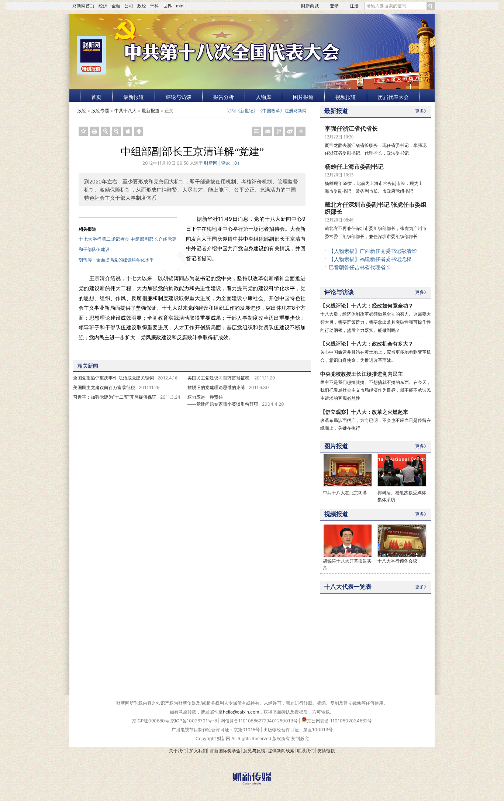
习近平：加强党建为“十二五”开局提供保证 (114, 397)
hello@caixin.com (241, 712)
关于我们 (178, 750)
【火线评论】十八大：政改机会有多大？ (366, 343)
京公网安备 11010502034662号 (339, 720)
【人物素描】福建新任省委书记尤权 (370, 259)
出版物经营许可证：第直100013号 (298, 729)
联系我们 (306, 750)
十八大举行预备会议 (397, 561)
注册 (354, 5)
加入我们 (198, 750)
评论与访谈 (178, 97)
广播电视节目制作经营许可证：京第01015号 (216, 729)
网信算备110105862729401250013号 (260, 720)
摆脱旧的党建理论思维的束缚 (216, 387)
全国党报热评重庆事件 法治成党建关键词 (113, 378)
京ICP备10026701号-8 (194, 720)
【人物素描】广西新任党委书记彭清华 (373, 251)
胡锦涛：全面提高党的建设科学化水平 (116, 259)
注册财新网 (295, 110)
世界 (167, 5)
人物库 (263, 97)
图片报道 (303, 97)
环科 (154, 5)
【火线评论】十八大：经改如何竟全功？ (366, 305)
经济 (103, 5)
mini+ (181, 5)
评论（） (231, 163)
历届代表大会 (393, 97)
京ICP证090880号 (150, 720)
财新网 (210, 163)
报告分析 (223, 97)
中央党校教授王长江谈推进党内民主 (361, 374)
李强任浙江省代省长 (351, 129)
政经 (141, 5)
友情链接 (326, 750)
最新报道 (133, 97)
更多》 (421, 111)
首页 (96, 97)
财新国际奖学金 (225, 750)
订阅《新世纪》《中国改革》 (255, 110)
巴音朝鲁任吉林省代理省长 (360, 267)
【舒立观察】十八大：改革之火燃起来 (364, 412)
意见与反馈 (254, 750)
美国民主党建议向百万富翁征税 (219, 378)
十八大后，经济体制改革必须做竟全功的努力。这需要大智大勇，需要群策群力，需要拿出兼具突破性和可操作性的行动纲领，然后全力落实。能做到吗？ (375, 322)
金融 (115, 5)
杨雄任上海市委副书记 (354, 167)
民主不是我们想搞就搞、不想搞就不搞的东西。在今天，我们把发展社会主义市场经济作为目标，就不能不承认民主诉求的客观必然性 (375, 390)
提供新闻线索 (281, 750)
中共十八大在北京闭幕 (345, 492)
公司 (128, 5)
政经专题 (100, 110)
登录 (334, 5)
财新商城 (310, 5)
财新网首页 (83, 5)
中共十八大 (125, 110)
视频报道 (345, 97)
